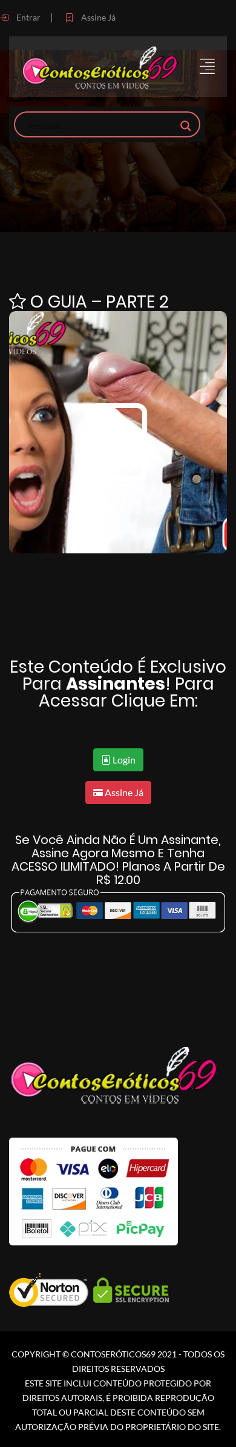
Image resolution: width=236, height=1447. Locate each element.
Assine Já (97, 17)
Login (123, 759)
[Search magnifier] (185, 125)
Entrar (28, 17)
